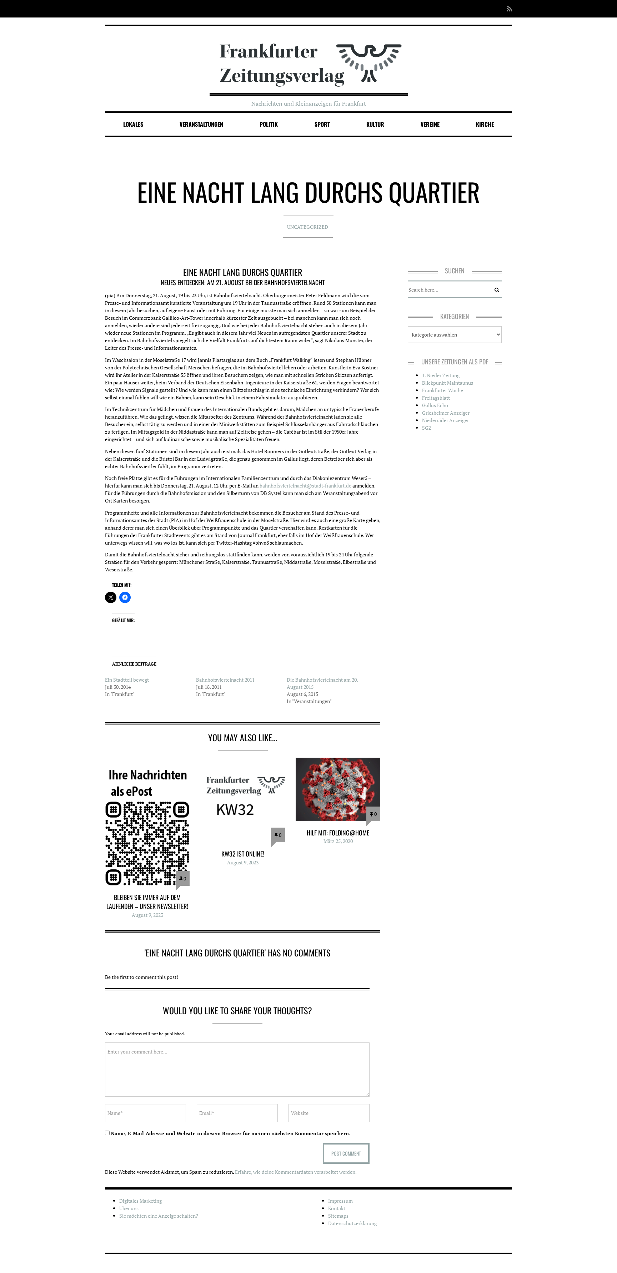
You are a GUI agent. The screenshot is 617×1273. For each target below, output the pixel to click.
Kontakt (336, 1208)
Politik (269, 124)
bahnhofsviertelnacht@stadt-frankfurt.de (305, 485)
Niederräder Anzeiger (445, 420)
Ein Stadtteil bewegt (127, 679)
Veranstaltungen (201, 124)
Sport (322, 124)
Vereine (430, 124)
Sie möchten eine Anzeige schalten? (158, 1215)
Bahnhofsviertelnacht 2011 (225, 679)
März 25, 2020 (338, 841)
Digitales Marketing (140, 1200)
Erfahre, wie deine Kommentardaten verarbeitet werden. (296, 1171)
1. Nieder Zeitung (441, 375)
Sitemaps (338, 1215)
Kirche (485, 124)
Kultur (375, 124)
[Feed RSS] (507, 8)
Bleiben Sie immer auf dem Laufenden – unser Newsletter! (147, 902)
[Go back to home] (309, 58)
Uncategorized (307, 226)
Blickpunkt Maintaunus (447, 382)
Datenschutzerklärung (352, 1223)
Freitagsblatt (436, 397)
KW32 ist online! (242, 853)
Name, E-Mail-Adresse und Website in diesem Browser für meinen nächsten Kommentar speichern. (230, 1133)
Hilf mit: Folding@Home (338, 832)
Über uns (129, 1208)
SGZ (427, 427)
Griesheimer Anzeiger (446, 412)
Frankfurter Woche (442, 390)
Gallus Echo (435, 405)
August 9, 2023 (147, 914)
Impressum (340, 1200)
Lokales (133, 124)
